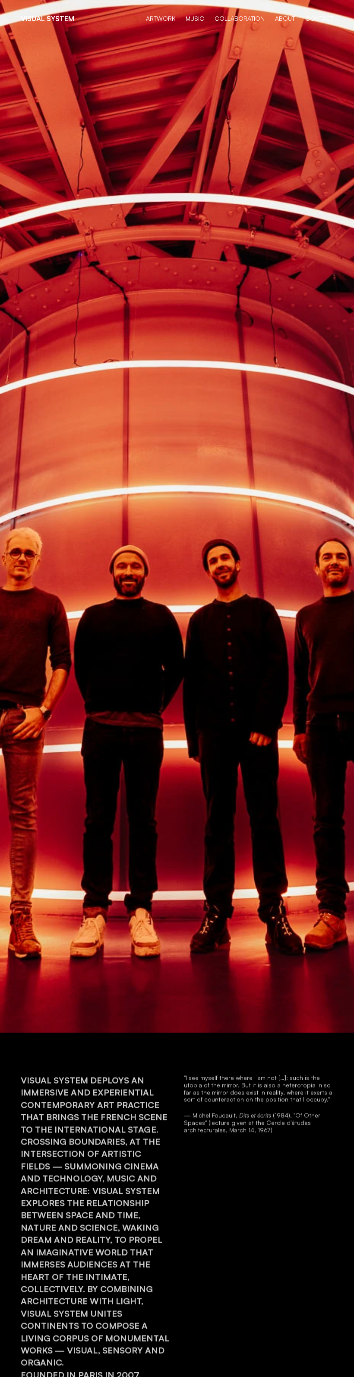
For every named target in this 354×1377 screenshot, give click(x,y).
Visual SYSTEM (47, 18)
